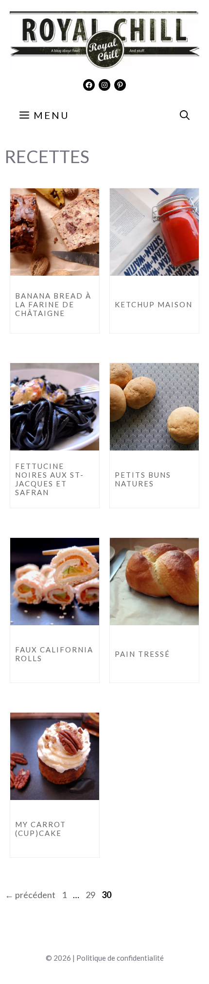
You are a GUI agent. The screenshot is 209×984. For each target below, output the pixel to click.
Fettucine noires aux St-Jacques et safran (49, 479)
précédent (30, 894)
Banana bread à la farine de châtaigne (53, 304)
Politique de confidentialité (120, 957)
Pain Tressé (142, 654)
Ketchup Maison (153, 304)
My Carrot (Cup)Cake (40, 828)
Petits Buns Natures (143, 479)
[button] (184, 115)
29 (91, 894)
